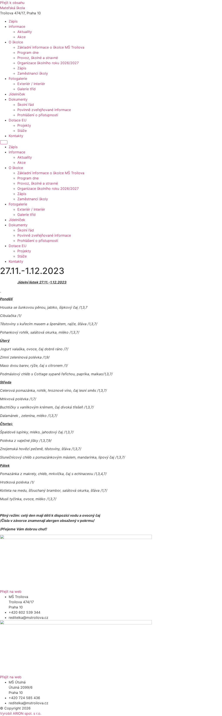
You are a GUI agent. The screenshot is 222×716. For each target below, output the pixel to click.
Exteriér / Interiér (31, 84)
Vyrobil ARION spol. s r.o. (20, 713)
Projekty (24, 125)
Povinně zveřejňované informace (44, 110)
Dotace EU (17, 120)
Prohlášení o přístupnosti (37, 115)
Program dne (28, 52)
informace (17, 26)
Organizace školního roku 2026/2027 (48, 63)
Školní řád (25, 104)
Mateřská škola (12, 8)
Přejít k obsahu (12, 2)
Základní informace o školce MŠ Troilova (50, 47)
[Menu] (3, 142)
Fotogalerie (18, 78)
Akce (21, 37)
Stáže (22, 130)
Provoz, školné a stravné (37, 58)
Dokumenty (18, 99)
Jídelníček (17, 94)
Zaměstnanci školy (32, 73)
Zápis (13, 21)
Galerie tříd (26, 89)
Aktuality (24, 31)
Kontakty (16, 136)
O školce (16, 42)
